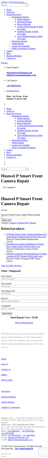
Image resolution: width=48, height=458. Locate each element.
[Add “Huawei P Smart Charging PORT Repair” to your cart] (19, 254)
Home (9, 10)
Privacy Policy (7, 380)
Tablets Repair (18, 44)
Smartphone (5, 391)
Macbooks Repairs (19, 41)
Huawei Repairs (24, 24)
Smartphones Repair (20, 17)
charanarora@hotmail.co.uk (19, 73)
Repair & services (13, 14)
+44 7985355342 (13, 86)
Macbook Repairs (8, 397)
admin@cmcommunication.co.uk (21, 75)
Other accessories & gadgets (23, 48)
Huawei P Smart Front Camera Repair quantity (20, 215)
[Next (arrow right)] (5, 456)
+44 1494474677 (14, 431)
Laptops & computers (21, 46)
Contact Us (11, 58)
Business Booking (14, 56)
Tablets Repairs (7, 402)
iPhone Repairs (23, 19)
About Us (10, 12)
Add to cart (6, 220)
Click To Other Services (11, 265)
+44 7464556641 (28, 435)
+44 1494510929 (7, 433)
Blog (8, 53)
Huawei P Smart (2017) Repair (23, 223)
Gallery (9, 51)
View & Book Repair (24, 323)
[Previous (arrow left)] (2, 456)
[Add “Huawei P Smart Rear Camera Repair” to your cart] (18, 244)
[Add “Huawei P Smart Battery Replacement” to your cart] (22, 234)
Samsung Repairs (24, 22)
